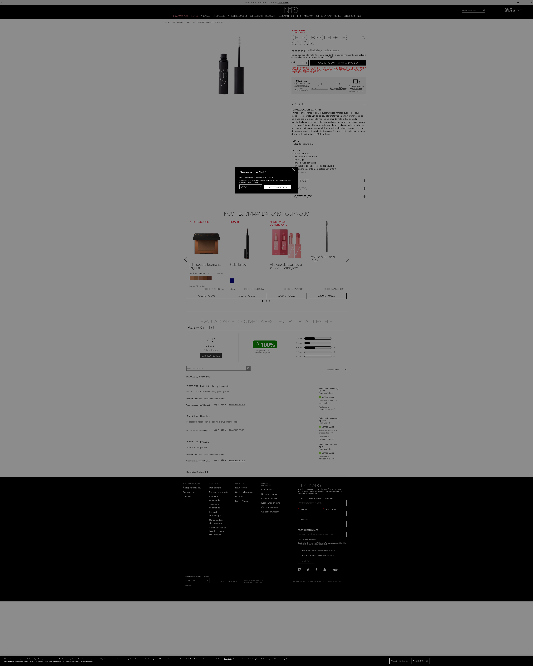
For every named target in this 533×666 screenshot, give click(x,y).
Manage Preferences (399, 661)
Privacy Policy (228, 659)
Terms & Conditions (68, 661)
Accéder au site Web (278, 187)
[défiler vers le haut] (528, 645)
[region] (266, 661)
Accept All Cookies (420, 661)
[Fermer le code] (293, 169)
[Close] (529, 661)
